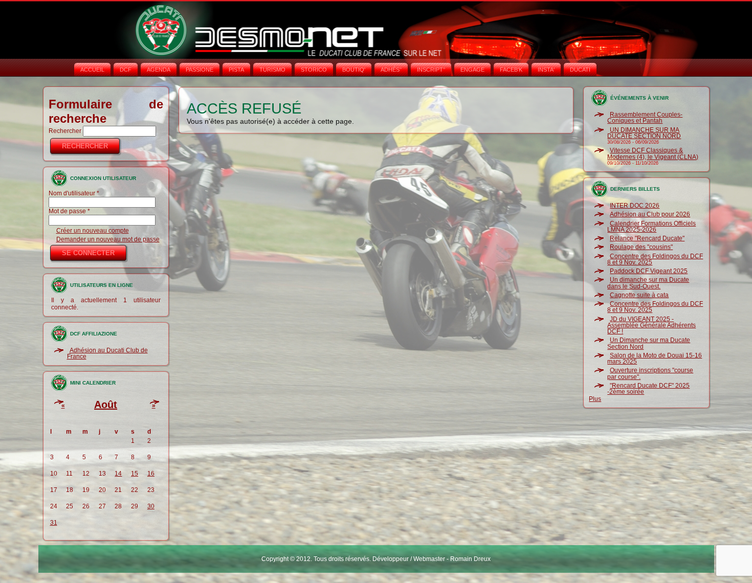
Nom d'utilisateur (74, 193)
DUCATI (580, 69)
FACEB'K (511, 69)
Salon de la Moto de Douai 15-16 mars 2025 (654, 358)
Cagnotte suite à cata (639, 295)
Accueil (92, 69)
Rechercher (66, 130)
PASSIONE (199, 69)
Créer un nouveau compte (92, 230)
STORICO (314, 69)
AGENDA (158, 69)
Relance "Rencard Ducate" (647, 238)
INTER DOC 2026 (634, 205)
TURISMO (272, 69)
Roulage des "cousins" (641, 247)
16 (150, 473)
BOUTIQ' (353, 69)
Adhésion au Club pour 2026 (650, 214)
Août (105, 404)
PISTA (236, 69)
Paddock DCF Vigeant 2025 (649, 271)
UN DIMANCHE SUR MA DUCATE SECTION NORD (644, 133)
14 (118, 473)
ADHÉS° (391, 69)
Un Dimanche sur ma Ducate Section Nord (648, 343)
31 (53, 522)
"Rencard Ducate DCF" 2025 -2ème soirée (648, 388)
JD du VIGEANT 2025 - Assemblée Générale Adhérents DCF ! (651, 325)
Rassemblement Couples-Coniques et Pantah (644, 117)
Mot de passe (69, 211)
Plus (595, 398)
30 (150, 506)
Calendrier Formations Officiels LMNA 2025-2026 (651, 226)
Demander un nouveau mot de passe (108, 239)
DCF (125, 69)
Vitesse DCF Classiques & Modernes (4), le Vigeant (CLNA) (652, 153)
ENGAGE (472, 69)
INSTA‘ (546, 69)
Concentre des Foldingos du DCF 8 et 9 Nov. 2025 (655, 259)
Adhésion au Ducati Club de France (107, 353)
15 (134, 473)
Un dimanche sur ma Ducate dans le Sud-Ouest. (648, 282)
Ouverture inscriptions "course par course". (650, 373)
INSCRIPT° (431, 69)
